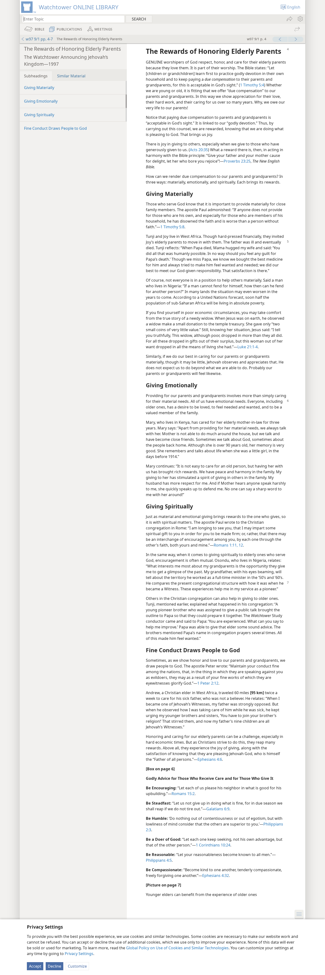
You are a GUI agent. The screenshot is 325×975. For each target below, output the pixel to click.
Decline (54, 966)
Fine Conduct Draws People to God (55, 128)
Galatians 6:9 (217, 808)
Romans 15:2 (183, 793)
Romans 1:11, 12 (228, 545)
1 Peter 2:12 (207, 683)
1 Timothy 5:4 (252, 85)
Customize (77, 966)
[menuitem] (300, 19)
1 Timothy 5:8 (172, 226)
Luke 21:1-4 (247, 346)
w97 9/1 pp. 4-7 (39, 39)
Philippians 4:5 (159, 860)
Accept (35, 966)
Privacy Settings (79, 953)
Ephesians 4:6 (209, 759)
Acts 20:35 (199, 149)
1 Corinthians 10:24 (213, 845)
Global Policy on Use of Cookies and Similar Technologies (177, 947)
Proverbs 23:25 (237, 161)
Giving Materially (39, 87)
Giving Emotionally (41, 101)
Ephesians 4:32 (215, 875)
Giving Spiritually (39, 114)
